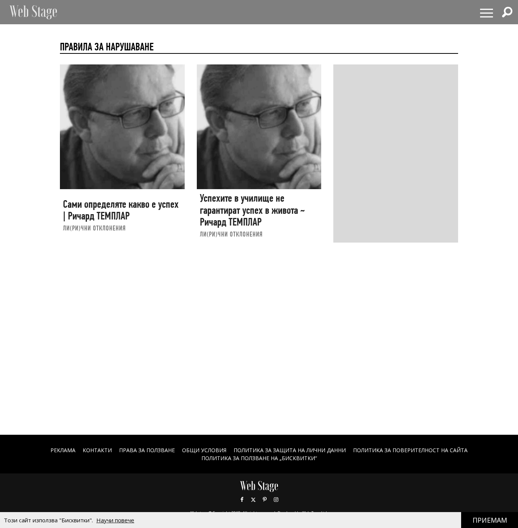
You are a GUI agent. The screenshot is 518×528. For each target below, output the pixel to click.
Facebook (242, 499)
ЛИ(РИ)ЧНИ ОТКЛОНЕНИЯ (94, 228)
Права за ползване (147, 450)
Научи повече (115, 520)
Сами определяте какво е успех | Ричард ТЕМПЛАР (121, 210)
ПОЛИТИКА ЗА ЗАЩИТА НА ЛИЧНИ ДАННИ (290, 450)
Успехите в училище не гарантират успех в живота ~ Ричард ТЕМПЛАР (252, 210)
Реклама (62, 450)
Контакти (97, 450)
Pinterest (264, 499)
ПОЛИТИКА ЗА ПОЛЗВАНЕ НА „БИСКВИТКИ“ (259, 458)
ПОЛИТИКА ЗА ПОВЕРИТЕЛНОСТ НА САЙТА (410, 450)
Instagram (276, 499)
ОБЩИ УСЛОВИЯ (204, 450)
